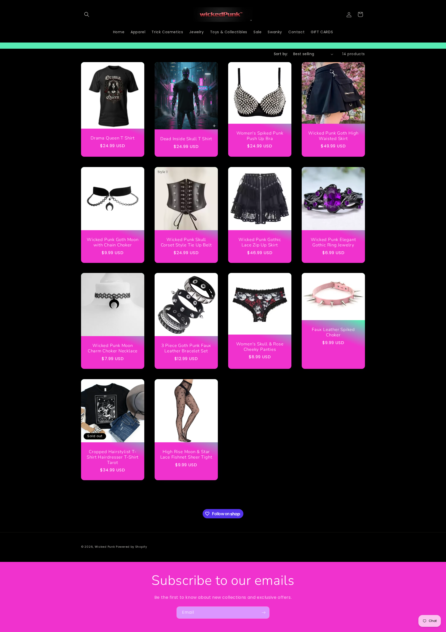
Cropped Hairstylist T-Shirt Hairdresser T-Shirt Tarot (113, 457)
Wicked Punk (105, 547)
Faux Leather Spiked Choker (333, 332)
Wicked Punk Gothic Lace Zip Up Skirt (259, 242)
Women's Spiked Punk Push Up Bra (259, 136)
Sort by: (281, 53)
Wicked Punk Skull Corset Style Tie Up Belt (186, 242)
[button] (86, 14)
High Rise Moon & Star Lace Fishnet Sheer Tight (186, 454)
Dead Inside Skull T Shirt (186, 139)
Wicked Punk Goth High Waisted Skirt (333, 136)
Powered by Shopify (131, 547)
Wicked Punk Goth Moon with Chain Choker (112, 242)
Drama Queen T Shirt (113, 138)
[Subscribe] (263, 612)
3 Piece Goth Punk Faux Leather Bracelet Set (186, 348)
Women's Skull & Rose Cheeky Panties (260, 347)
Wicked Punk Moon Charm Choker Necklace (113, 348)
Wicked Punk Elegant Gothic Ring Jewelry (333, 242)
